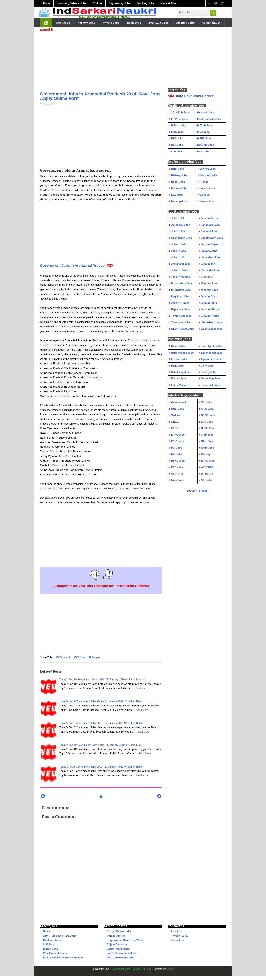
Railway (205, 454)
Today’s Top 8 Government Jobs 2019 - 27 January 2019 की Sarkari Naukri (101, 723)
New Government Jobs (120, 957)
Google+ (96, 657)
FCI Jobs (176, 447)
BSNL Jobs (178, 460)
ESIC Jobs (177, 441)
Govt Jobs (63, 22)
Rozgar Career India (119, 931)
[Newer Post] (43, 796)
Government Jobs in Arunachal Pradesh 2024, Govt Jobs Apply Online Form (100, 96)
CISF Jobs (207, 434)
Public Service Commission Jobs (63, 957)
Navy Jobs (177, 480)
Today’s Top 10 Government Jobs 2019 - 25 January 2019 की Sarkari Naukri (102, 679)
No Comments (47, 104)
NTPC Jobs (178, 434)
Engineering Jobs (119, 3)
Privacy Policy (179, 935)
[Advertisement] (101, 60)
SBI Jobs (206, 402)
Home (46, 3)
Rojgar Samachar (117, 944)
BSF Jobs (177, 467)
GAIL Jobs (207, 441)
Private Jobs (111, 22)
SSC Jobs (207, 421)
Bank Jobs (134, 22)
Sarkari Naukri (211, 22)
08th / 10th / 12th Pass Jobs (59, 935)
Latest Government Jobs (121, 953)
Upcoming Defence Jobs (71, 3)
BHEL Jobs (207, 428)
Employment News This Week (125, 940)
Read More (141, 688)
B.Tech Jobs (50, 948)
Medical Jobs (168, 3)
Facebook (64, 657)
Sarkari (175, 415)
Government (178, 402)
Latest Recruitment (118, 948)
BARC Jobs (208, 460)
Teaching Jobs (145, 3)
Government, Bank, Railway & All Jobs (131, 969)
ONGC (175, 421)
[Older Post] (159, 796)
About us (176, 931)
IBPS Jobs (207, 408)
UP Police (177, 473)
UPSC (174, 428)
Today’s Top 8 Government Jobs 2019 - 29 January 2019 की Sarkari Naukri (101, 766)
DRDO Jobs (208, 415)
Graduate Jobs (52, 940)
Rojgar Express (116, 935)
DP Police (207, 473)
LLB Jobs (49, 944)
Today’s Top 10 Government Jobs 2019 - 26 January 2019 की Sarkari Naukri (102, 744)
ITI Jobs (97, 3)
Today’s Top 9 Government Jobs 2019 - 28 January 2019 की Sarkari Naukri (101, 701)
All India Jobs (185, 22)
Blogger (203, 490)
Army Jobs (207, 447)
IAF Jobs (176, 454)
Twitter (81, 657)
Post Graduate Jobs (55, 953)
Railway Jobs (86, 22)
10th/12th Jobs (159, 22)
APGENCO (207, 467)
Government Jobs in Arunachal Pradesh (73, 266)
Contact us (177, 940)
